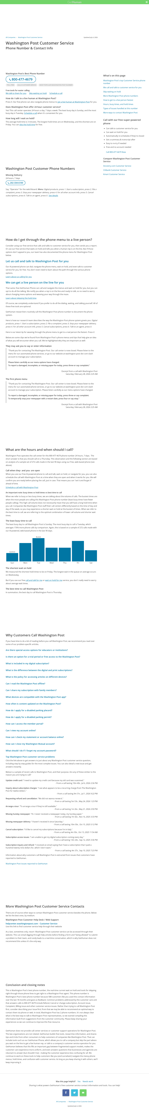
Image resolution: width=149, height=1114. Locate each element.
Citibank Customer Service (114, 170)
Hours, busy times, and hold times (118, 104)
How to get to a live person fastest (118, 100)
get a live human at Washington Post (74, 102)
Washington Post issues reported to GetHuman (26, 863)
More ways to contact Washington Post (120, 112)
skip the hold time (27, 124)
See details (53, 195)
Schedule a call (55, 93)
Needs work (88, 1081)
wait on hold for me (53, 580)
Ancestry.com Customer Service (117, 166)
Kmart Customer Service (114, 174)
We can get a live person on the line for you (35, 282)
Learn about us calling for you (19, 276)
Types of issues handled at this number (120, 108)
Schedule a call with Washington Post (22, 487)
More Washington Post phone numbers (120, 96)
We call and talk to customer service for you (122, 87)
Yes (79, 1081)
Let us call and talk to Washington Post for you (37, 261)
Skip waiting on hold (38, 93)
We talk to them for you (16, 93)
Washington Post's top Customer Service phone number (124, 82)
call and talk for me (34, 580)
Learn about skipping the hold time (21, 298)
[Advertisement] (52, 146)
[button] (146, 2)
